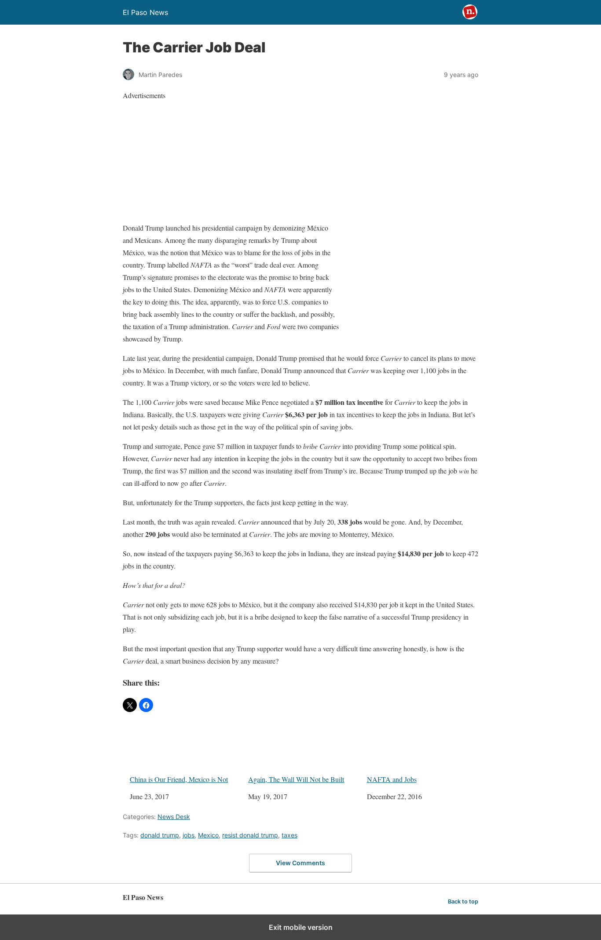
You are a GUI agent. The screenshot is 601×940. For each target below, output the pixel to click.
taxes (289, 835)
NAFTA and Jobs (392, 779)
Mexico (208, 835)
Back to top (463, 901)
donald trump (159, 835)
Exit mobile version (301, 927)
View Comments (300, 863)
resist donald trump (250, 835)
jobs (188, 835)
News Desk (174, 816)
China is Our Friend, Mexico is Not (179, 779)
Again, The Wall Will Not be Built (296, 779)
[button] (130, 705)
